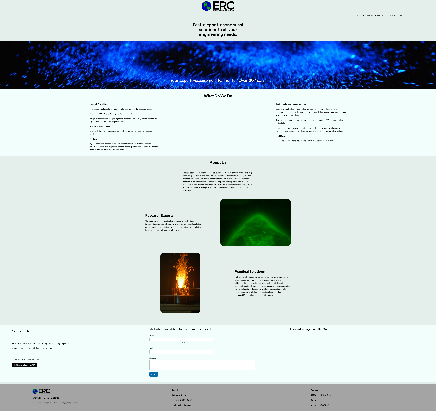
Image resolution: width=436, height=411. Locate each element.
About (392, 15)
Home (356, 15)
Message (152, 358)
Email (152, 348)
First (150, 343)
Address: (314, 390)
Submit (153, 374)
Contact (400, 15)
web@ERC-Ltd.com (184, 405)
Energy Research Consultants (45, 398)
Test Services (368, 15)
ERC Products (382, 15)
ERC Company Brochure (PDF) (24, 365)
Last (183, 343)
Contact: (175, 390)
